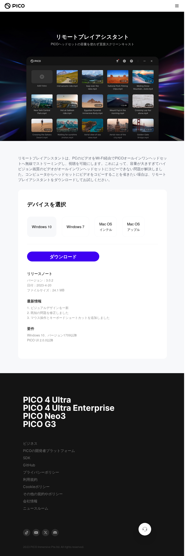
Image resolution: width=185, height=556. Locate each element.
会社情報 (30, 501)
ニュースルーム (35, 508)
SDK (26, 458)
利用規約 (30, 479)
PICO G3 (39, 424)
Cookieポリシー (36, 486)
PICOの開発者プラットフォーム (49, 450)
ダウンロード (63, 256)
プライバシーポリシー (41, 472)
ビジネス (30, 443)
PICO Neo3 (44, 416)
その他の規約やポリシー (43, 494)
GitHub (29, 465)
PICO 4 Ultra (47, 400)
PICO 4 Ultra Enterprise (69, 408)
